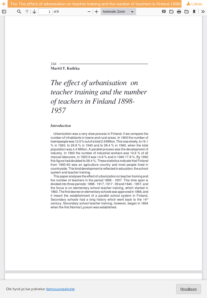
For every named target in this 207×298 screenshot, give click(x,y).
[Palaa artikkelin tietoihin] (4, 4)
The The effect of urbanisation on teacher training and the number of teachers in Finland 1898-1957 (101, 3)
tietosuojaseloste (60, 289)
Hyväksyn (188, 289)
